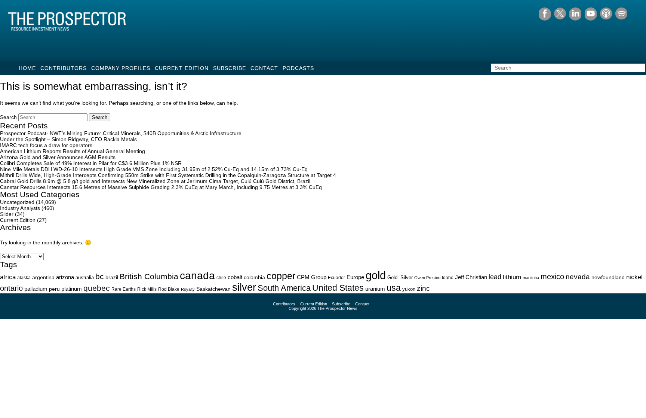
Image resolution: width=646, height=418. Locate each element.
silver (244, 287)
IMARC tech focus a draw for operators (46, 145)
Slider (6, 214)
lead (495, 277)
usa (394, 288)
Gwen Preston (427, 277)
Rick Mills (147, 289)
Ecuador (336, 277)
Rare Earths (123, 289)
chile (221, 277)
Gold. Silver (400, 277)
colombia (254, 277)
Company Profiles (120, 68)
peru (54, 289)
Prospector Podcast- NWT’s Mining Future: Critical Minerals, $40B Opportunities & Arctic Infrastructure (121, 133)
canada (197, 275)
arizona (65, 277)
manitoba (531, 277)
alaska (24, 277)
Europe (355, 277)
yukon (408, 289)
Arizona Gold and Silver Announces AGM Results (58, 157)
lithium (512, 277)
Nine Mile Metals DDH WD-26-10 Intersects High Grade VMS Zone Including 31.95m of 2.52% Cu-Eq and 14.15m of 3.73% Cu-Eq (154, 169)
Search (8, 117)
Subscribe (229, 68)
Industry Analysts (20, 208)
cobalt (235, 277)
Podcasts (298, 68)
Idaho (447, 277)
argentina (43, 277)
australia (85, 277)
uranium (375, 289)
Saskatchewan (213, 289)
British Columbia (149, 276)
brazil (111, 277)
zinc (423, 288)
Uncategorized (17, 202)
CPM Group (311, 277)
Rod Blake (168, 289)
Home (27, 68)
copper (281, 276)
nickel (634, 277)
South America (284, 288)
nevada (578, 277)
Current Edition (182, 68)
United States (338, 288)
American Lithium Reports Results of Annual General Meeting (72, 151)
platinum (71, 289)
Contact (264, 68)
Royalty (188, 289)
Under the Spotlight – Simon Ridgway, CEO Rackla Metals (68, 139)
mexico (552, 276)
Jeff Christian (471, 277)
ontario (11, 288)
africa (8, 277)
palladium (35, 289)
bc (99, 276)
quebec (96, 288)
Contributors (63, 68)
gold (376, 275)
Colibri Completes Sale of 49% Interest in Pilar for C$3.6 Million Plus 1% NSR (91, 163)
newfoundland (608, 277)
